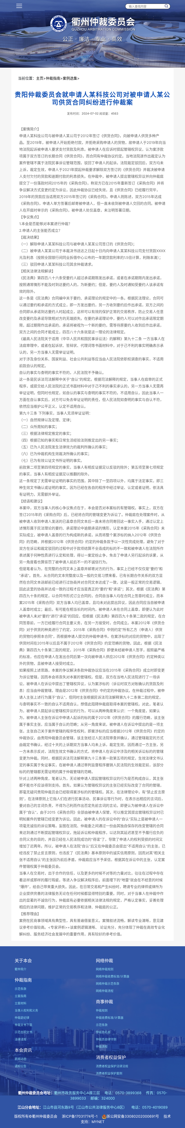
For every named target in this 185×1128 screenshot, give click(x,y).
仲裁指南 (53, 78)
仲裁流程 (102, 1046)
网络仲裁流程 (104, 990)
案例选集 (70, 78)
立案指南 (20, 996)
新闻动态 (20, 1059)
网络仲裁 (104, 960)
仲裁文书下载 (23, 1025)
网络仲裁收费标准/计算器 (112, 976)
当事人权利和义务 (26, 1010)
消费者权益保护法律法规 (112, 1066)
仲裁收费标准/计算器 (109, 1017)
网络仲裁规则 (104, 969)
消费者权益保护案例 (109, 1073)
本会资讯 (23, 1050)
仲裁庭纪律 (22, 1017)
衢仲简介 (20, 969)
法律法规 (20, 1039)
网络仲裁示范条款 (107, 983)
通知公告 (20, 1066)
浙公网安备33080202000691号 (132, 1116)
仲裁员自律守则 (106, 1039)
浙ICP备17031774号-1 (79, 1116)
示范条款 (20, 988)
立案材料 (20, 1003)
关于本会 (23, 960)
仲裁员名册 (103, 1032)
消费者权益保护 (111, 1057)
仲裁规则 (102, 1010)
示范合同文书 (23, 1032)
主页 (39, 78)
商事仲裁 (104, 1001)
